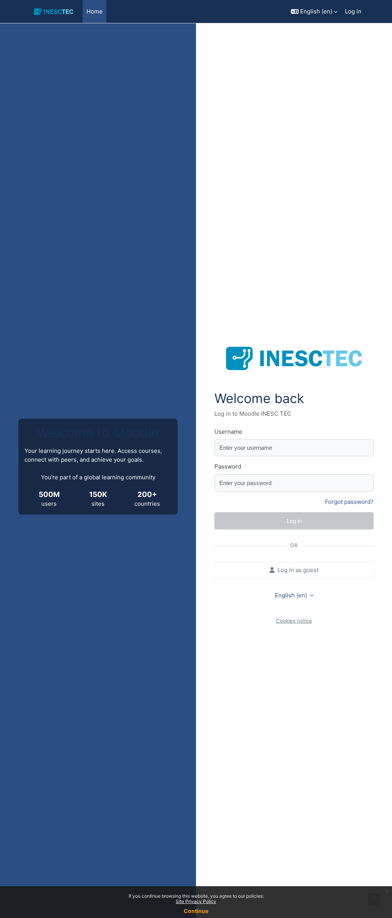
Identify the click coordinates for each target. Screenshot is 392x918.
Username (228, 431)
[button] (314, 11)
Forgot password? (349, 501)
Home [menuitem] (95, 11)
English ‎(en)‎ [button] (292, 595)
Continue (196, 911)
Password (227, 466)
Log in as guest (298, 570)
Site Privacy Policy (196, 901)
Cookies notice (294, 621)
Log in (353, 11)
